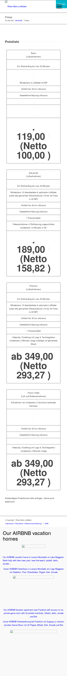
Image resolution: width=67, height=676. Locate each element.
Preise (8, 17)
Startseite (18, 20)
